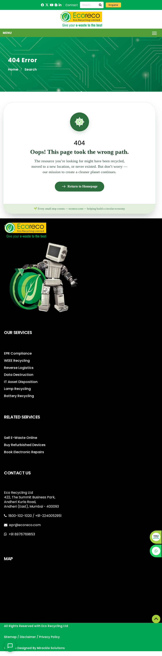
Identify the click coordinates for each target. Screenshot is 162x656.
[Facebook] (42, 5)
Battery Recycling (19, 395)
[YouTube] (51, 5)
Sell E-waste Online (20, 437)
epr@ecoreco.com (25, 525)
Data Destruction (18, 374)
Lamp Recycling (17, 388)
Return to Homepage (82, 186)
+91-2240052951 (48, 515)
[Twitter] (47, 5)
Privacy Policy (49, 637)
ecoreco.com (76, 208)
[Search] (100, 5)
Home (13, 69)
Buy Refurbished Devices (25, 444)
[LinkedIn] (60, 5)
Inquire (113, 5)
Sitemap (10, 637)
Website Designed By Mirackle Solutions (34, 648)
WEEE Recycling (17, 360)
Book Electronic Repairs (24, 452)
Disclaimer (28, 637)
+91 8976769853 (22, 534)
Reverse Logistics (19, 367)
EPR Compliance (18, 353)
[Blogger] (56, 5)
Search (30, 69)
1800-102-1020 (20, 515)
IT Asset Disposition (21, 381)
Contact (71, 5)
